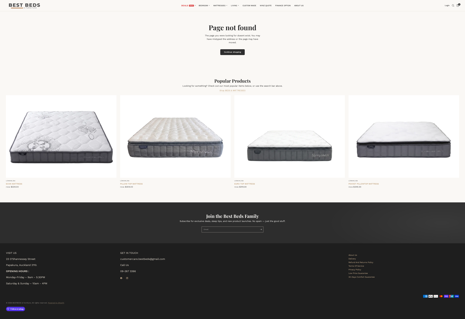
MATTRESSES (219, 5)
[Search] (453, 5)
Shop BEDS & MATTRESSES (232, 90)
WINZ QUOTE (266, 5)
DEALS (185, 5)
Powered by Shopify (56, 303)
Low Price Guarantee (358, 273)
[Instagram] (129, 278)
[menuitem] (188, 5)
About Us (353, 255)
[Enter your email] (261, 229)
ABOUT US (299, 5)
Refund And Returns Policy (361, 262)
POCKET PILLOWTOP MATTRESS (364, 184)
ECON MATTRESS (14, 184)
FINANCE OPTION (283, 5)
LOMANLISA (10, 181)
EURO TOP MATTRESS (244, 184)
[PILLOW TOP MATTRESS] (175, 136)
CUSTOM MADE (249, 5)
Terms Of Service (356, 266)
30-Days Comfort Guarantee (362, 277)
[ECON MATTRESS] (61, 136)
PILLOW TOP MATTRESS (131, 184)
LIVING (234, 5)
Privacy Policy (355, 269)
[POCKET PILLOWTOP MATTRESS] (404, 136)
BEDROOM (203, 5)
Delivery (352, 259)
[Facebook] (123, 278)
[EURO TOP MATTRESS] (289, 136)
